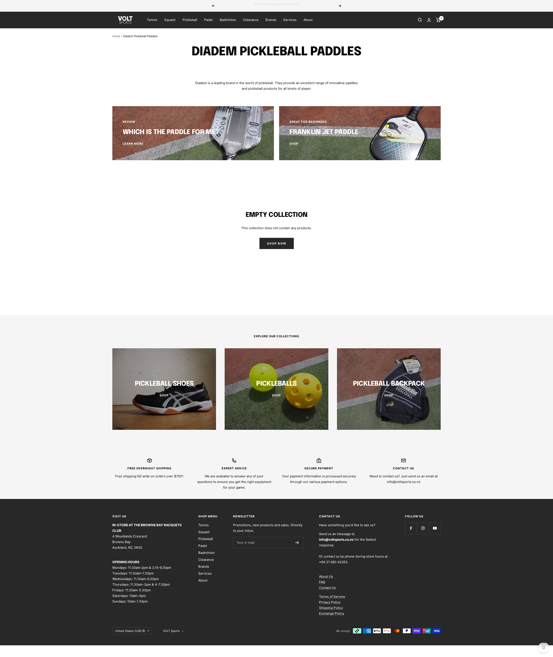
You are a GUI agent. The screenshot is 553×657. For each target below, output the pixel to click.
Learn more (306, 6)
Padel (208, 20)
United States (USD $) (130, 631)
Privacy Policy (329, 602)
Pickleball (190, 20)
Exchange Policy (331, 613)
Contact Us (327, 588)
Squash (170, 20)
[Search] (420, 20)
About (308, 20)
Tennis (152, 20)
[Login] (429, 20)
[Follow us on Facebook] (411, 528)
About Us (326, 576)
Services (290, 20)
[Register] (297, 542)
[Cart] (438, 20)
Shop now (276, 243)
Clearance (251, 20)
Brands (270, 20)
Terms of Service (332, 597)
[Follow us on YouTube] (435, 528)
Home (116, 36)
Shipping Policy (331, 608)
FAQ (322, 582)
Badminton (228, 20)
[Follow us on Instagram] (423, 528)
